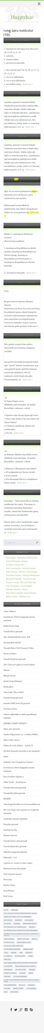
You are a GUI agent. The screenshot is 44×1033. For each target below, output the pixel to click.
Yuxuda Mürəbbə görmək (14, 793)
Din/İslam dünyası (14, 575)
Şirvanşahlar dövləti (12, 643)
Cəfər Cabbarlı (10, 611)
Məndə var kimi (23, 939)
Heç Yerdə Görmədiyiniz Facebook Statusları (20, 963)
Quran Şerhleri (10, 654)
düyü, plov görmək (12, 729)
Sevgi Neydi (29, 920)
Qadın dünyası (12, 572)
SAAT (5, 992)
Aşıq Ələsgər (9, 891)
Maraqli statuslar (13, 589)
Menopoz (18, 920)
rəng (6, 910)
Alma (6, 757)
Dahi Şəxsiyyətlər (13, 568)
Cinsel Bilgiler (26, 586)
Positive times (18, 988)
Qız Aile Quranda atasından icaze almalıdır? (22, 751)
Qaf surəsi (8, 920)
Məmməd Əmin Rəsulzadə (15, 869)
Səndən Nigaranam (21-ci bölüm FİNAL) (21, 734)
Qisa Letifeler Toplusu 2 (14, 777)
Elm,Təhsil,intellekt (14, 593)
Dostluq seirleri (10, 709)
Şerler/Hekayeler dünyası (17, 561)
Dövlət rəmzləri (22, 225)
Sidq (21, 952)
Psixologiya (11, 558)
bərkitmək (8, 966)
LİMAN (30, 956)
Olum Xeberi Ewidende (12, 949)
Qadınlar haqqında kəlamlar (15, 852)
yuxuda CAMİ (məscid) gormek (17, 703)
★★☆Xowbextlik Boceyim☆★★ (17, 637)
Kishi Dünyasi (30, 593)
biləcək (22, 985)
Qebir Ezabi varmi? (12, 740)
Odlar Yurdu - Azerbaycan (15, 782)
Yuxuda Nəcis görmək (13, 631)
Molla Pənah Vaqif (11, 626)
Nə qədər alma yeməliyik (13, 946)
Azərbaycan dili (10, 830)
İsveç (6, 952)
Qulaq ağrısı (8, 687)
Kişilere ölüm (9, 885)
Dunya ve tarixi (12, 582)
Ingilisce (7, 959)
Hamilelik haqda (10, 973)
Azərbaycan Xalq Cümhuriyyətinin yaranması (20, 930)
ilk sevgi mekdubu (20, 976)
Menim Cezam (28, 949)
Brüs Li (34, 939)
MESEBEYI (29, 952)
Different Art (24, 596)
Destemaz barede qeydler (22, 492)
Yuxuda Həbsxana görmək (15, 788)
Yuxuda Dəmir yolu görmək (15, 841)
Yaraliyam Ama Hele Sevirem (25, 966)
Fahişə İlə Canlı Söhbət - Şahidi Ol (18, 745)
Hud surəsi (8, 896)
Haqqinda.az (22, 16)
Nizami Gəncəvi (10, 835)
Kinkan (13, 952)
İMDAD (31, 973)
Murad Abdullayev (24, 942)
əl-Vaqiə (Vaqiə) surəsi (22, 389)
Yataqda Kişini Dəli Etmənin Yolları (19, 648)
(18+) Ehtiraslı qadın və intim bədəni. (19, 665)
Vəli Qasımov (31, 988)
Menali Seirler (10, 676)
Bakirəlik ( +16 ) (10, 857)
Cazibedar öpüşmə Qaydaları (16, 819)
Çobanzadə (8, 969)
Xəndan (22, 973)
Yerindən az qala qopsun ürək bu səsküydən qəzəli (21, 934)
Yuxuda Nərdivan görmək (14, 659)
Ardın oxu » (28, 84)
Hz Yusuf (7, 923)
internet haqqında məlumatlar (22, 282)
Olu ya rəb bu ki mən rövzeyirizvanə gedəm (20, 913)
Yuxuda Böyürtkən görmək (15, 846)
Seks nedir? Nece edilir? (14, 692)
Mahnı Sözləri (12, 596)
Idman (24, 589)
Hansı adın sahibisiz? (22, 40)
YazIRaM (32, 969)
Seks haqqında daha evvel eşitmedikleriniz (22, 804)
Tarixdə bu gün (29, 579)
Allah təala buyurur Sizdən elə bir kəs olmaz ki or (21, 980)
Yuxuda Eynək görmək (13, 698)
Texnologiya (32, 572)
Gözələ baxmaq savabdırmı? (22, 336)
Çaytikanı (22, 93)
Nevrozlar (8, 880)
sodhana (14, 910)
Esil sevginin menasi (13, 874)
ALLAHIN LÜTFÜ (21, 969)
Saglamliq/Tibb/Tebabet (27, 558)
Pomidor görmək (11, 824)
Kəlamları (8, 956)
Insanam (31, 985)
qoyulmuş (14, 992)
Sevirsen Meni (20, 956)
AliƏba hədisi (9, 942)
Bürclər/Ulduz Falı (28, 582)
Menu (38, 4)
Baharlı (32, 927)
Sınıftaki (7, 976)
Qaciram (17, 923)
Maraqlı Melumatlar (31, 575)
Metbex (22, 572)
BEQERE (7, 799)
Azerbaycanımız (29, 568)
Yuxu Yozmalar (12, 586)
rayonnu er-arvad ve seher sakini (18, 863)
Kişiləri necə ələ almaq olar (15, 927)
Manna (6, 670)
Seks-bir (7, 988)
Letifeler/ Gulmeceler (15, 565)
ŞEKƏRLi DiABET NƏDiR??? (15, 723)
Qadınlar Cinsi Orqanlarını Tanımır (18, 762)
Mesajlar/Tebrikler (14, 579)
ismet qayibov (9, 939)
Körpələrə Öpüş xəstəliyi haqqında (17, 917)
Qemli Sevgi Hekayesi (13, 681)
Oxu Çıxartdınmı (10, 985)
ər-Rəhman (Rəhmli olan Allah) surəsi (22, 442)
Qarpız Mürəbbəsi (29, 923)
